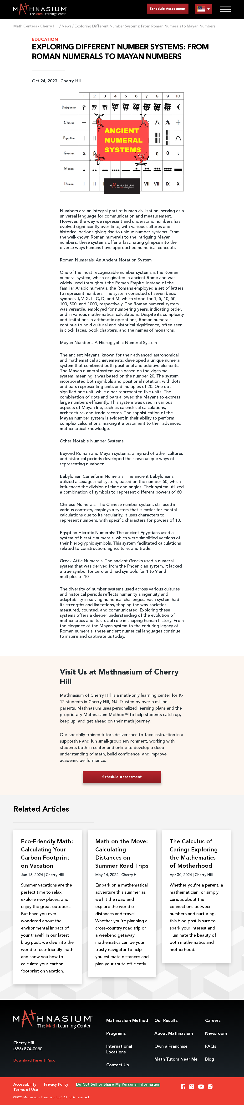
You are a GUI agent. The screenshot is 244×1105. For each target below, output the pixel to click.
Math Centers (25, 26)
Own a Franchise (171, 1046)
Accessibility (24, 1085)
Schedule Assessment (168, 9)
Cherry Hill (49, 26)
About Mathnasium (173, 1033)
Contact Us (117, 1065)
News (67, 26)
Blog (209, 1059)
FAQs (210, 1046)
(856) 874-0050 (27, 1049)
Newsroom (216, 1033)
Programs (116, 1033)
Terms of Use (25, 1090)
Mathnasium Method (127, 1021)
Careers (213, 1021)
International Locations (119, 1049)
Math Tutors (176, 1059)
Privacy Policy (56, 1085)
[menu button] (203, 9)
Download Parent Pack (34, 1060)
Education (45, 39)
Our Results (166, 1021)
